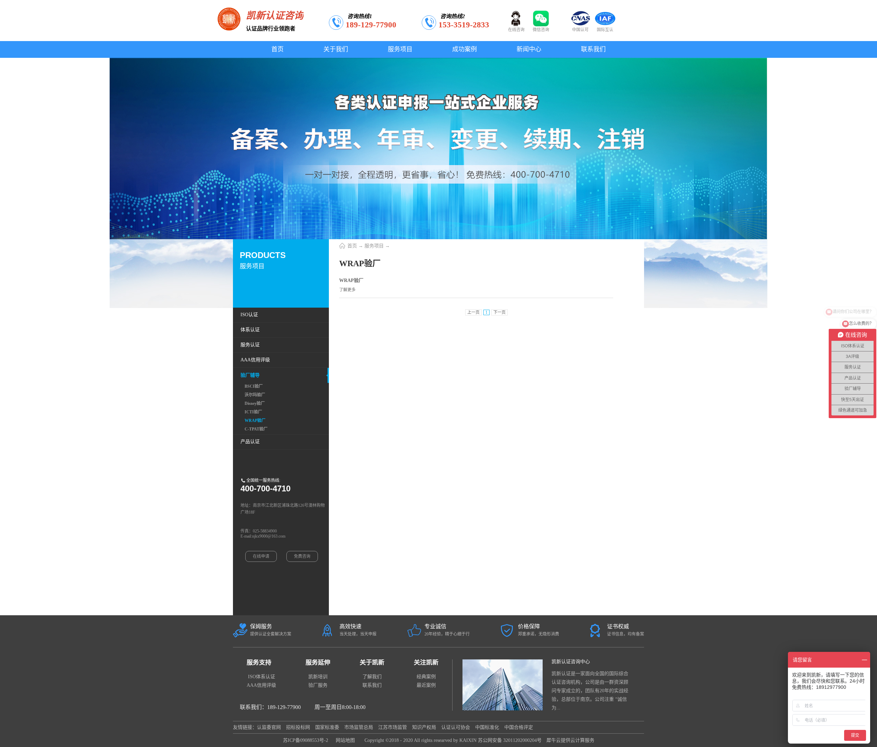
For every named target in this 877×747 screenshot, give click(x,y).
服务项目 (374, 245)
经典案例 (426, 676)
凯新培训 (318, 676)
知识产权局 (424, 727)
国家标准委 (327, 727)
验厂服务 (318, 685)
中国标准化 (487, 727)
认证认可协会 (455, 727)
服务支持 (259, 662)
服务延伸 (318, 662)
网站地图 (344, 740)
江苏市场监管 (392, 727)
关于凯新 (372, 662)
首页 (277, 49)
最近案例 (426, 685)
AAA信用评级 (261, 685)
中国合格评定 (518, 727)
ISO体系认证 (261, 676)
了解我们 (372, 676)
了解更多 (347, 289)
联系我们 (372, 685)
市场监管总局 (358, 727)
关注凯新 (426, 662)
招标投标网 (298, 727)
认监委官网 (269, 727)
